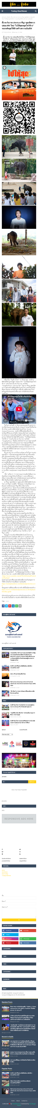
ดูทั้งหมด (32, 782)
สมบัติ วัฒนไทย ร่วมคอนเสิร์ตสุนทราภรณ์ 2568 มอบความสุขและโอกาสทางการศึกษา (22, 721)
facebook (6, 858)
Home (13, 1101)
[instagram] (10, 938)
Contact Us (24, 1101)
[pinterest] (10, 942)
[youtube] (27, 930)
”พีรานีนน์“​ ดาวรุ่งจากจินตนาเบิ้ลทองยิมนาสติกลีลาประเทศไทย (22, 692)
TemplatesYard (16, 1104)
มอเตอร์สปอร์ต (23, 730)
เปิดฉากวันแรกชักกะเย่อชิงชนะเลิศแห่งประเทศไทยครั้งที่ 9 (20, 1082)
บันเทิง (8, 17)
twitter (22, 858)
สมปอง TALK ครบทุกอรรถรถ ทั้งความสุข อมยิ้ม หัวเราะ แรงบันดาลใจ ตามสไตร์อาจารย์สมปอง (22, 1053)
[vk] (27, 942)
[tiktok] (27, 934)
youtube (6, 861)
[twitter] (10, 934)
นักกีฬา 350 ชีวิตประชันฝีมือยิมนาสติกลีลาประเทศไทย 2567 (21, 667)
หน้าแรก (4, 17)
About (18, 1101)
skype (22, 861)
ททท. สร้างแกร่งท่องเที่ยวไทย (18, 674)
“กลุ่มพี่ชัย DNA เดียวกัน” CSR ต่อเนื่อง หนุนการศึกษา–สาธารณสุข (22, 714)
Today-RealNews (19, 11)
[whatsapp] (27, 938)
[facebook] (10, 930)
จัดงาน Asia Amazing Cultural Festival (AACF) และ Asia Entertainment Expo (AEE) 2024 (23, 683)
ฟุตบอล (4, 730)
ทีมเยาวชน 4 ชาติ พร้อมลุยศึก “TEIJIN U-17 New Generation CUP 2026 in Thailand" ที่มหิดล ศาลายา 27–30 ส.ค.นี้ (23, 1008)
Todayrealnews (7, 32)
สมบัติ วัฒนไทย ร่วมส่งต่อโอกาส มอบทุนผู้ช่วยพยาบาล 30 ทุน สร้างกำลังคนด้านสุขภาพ (22, 706)
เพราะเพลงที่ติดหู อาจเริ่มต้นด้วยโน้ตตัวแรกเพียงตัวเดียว (22, 1061)
